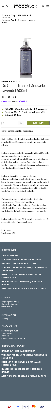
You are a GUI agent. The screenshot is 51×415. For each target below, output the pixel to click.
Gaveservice (6, 306)
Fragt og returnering (10, 301)
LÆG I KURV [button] (38, 123)
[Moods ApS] (25, 6)
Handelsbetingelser (9, 304)
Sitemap (4, 318)
